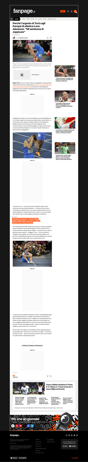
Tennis (28, 19)
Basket (45, 19)
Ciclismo (40, 19)
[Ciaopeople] (74, 458)
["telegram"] (32, 425)
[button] (50, 38)
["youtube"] (20, 425)
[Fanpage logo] (22, 11)
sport (16, 18)
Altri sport (15, 372)
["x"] (24, 425)
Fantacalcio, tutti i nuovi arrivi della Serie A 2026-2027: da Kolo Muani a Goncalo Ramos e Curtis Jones (38, 408)
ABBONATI (62, 11)
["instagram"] (16, 425)
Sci (36, 19)
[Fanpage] (15, 435)
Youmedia (37, 439)
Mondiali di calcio (52, 19)
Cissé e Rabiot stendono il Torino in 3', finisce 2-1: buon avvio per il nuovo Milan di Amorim (59, 387)
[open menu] (11, 19)
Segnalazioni (38, 441)
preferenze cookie (39, 452)
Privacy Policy (38, 444)
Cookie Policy (38, 446)
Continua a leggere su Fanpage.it (32, 345)
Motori (32, 19)
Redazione (37, 450)
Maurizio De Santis (24, 37)
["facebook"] (28, 425)
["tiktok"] (13, 425)
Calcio (23, 19)
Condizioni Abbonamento (40, 448)
